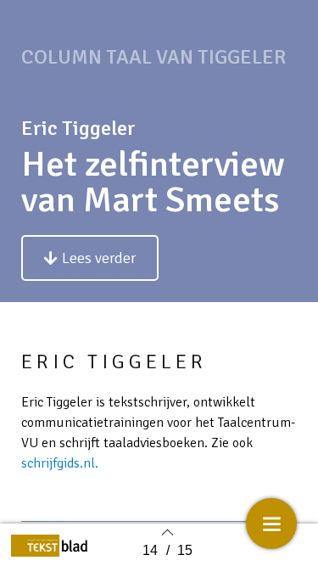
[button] (90, 258)
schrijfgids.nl (58, 463)
